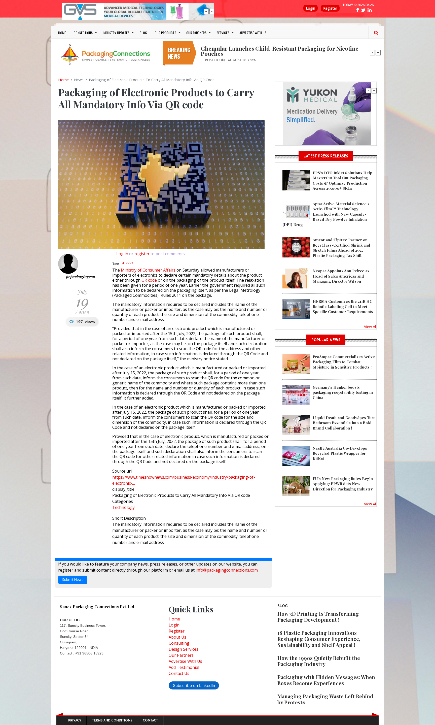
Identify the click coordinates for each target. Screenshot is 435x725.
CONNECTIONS (83, 32)
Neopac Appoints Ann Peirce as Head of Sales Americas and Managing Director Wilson (341, 276)
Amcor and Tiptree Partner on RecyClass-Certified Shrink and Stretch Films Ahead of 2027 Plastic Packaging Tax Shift (341, 247)
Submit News (72, 579)
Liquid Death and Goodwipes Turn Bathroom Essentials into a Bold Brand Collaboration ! (344, 423)
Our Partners (181, 655)
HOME (62, 32)
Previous (206, 11)
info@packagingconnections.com (227, 570)
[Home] (106, 54)
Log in (122, 253)
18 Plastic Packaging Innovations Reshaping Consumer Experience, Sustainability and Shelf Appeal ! (318, 638)
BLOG (143, 32)
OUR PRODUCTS (165, 32)
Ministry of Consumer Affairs (148, 270)
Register (330, 8)
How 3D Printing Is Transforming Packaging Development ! (318, 616)
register (142, 253)
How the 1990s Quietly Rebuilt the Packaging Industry (318, 660)
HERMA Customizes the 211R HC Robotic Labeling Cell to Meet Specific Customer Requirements (343, 306)
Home (63, 79)
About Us (177, 637)
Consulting (179, 643)
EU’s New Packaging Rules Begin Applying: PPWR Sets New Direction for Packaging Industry (343, 483)
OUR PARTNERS (196, 32)
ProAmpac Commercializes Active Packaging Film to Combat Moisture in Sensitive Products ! (344, 362)
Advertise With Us (185, 661)
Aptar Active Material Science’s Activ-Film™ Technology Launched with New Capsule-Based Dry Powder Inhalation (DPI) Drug (326, 214)
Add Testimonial (184, 667)
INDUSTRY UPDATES (116, 32)
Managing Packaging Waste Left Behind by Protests (325, 699)
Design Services (183, 649)
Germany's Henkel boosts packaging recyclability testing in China (343, 392)
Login (310, 8)
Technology (123, 507)
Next (211, 11)
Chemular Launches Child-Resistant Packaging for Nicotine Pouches (279, 51)
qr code (127, 262)
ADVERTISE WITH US (252, 32)
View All (370, 326)
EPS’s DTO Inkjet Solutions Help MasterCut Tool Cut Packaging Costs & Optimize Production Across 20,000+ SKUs (342, 180)
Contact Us (179, 673)
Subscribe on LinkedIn (194, 685)
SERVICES (222, 32)
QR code (149, 280)
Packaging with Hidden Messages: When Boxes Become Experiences (326, 680)
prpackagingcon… (82, 276)
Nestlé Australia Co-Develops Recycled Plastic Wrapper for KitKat (340, 453)
